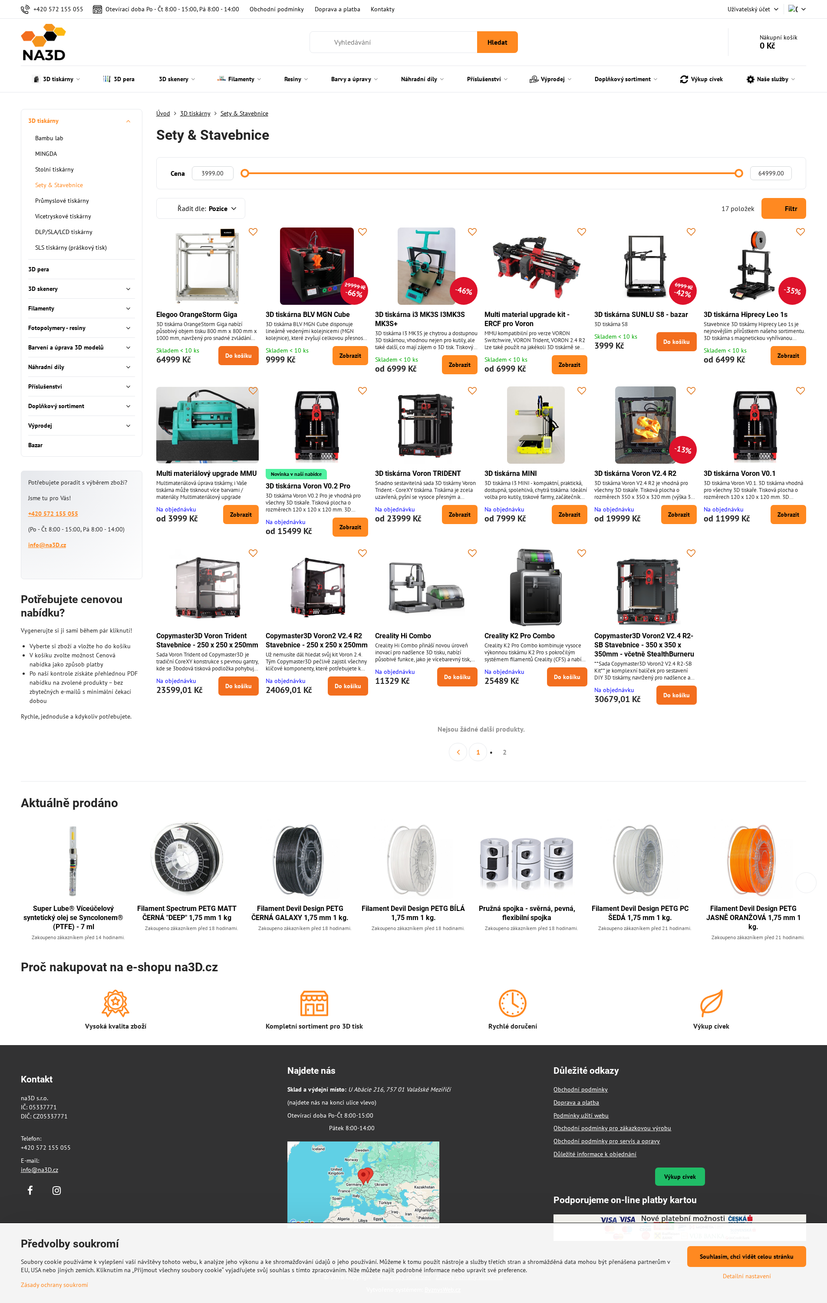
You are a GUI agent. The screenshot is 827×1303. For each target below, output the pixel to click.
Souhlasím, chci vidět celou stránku (747, 1256)
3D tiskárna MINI (510, 473)
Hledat (497, 42)
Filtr (790, 208)
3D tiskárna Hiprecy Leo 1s (745, 314)
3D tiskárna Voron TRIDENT (418, 473)
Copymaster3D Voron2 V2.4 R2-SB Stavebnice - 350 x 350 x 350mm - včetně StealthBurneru (644, 645)
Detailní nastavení (747, 1276)
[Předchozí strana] (458, 752)
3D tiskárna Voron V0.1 (740, 473)
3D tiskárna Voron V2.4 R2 (635, 473)
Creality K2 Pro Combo (519, 636)
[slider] (245, 173)
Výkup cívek (680, 1177)
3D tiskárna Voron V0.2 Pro (308, 486)
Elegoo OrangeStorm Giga (196, 314)
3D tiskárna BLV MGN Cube (308, 314)
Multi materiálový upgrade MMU (206, 473)
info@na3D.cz (47, 545)
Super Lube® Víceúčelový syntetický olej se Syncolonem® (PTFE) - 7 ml (73, 917)
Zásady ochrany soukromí (54, 1285)
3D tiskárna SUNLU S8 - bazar (641, 314)
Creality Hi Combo (403, 636)
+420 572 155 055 (53, 514)
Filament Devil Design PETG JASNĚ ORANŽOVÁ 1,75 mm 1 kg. (753, 917)
